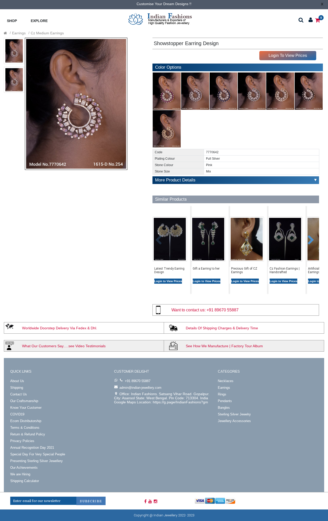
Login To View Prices (288, 55)
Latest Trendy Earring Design (169, 270)
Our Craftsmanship (24, 401)
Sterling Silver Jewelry (234, 414)
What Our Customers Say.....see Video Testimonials (64, 346)
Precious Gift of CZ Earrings (244, 270)
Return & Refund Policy (27, 434)
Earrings (19, 33)
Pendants (225, 401)
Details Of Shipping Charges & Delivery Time (222, 328)
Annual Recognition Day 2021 (32, 448)
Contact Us (18, 394)
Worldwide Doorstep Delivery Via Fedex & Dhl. (59, 328)
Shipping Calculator (24, 481)
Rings (222, 394)
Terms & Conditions (24, 428)
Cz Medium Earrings (47, 33)
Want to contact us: (188, 310)
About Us (17, 381)
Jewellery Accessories (234, 421)
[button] (154, 237)
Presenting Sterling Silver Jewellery (36, 461)
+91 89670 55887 (223, 310)
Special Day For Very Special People (37, 454)
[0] (317, 20)
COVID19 (17, 414)
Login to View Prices (168, 281)
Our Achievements (24, 467)
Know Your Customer (26, 408)
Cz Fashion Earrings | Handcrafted (285, 270)
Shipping (16, 388)
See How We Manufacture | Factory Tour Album (224, 346)
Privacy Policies (22, 441)
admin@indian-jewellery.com (140, 388)
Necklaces (225, 381)
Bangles (224, 408)
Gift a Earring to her (206, 268)
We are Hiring (20, 474)
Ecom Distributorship (25, 421)
